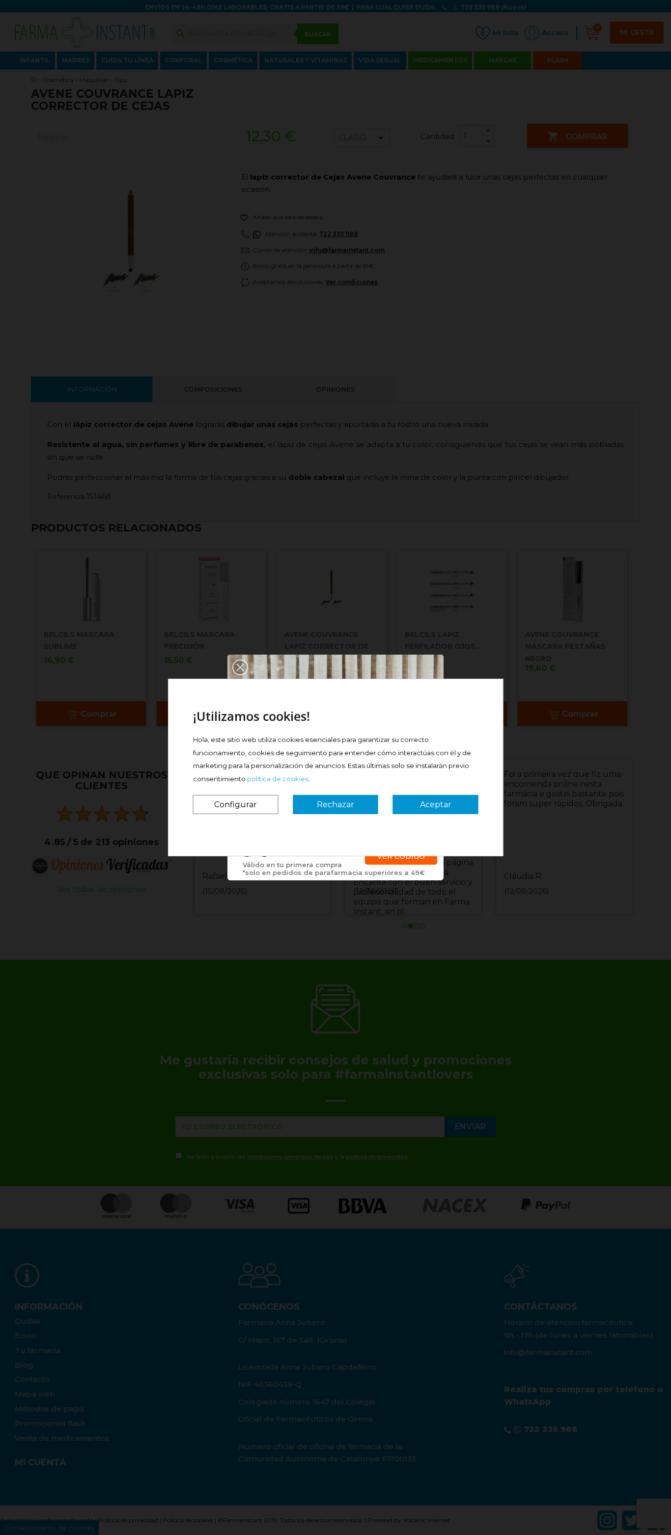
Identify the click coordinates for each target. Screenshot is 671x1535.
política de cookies (277, 779)
